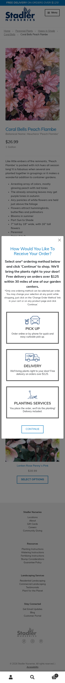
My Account (11, 677)
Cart (50, 674)
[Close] (59, 240)
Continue (32, 429)
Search (32, 677)
